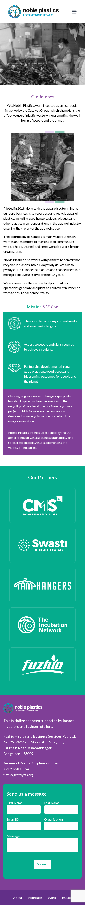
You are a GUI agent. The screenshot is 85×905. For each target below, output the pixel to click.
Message (13, 836)
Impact (67, 897)
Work (52, 897)
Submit (42, 864)
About (17, 897)
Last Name (51, 803)
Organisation (53, 819)
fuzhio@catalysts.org (18, 775)
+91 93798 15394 (16, 769)
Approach (35, 897)
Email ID (13, 819)
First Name (14, 803)
